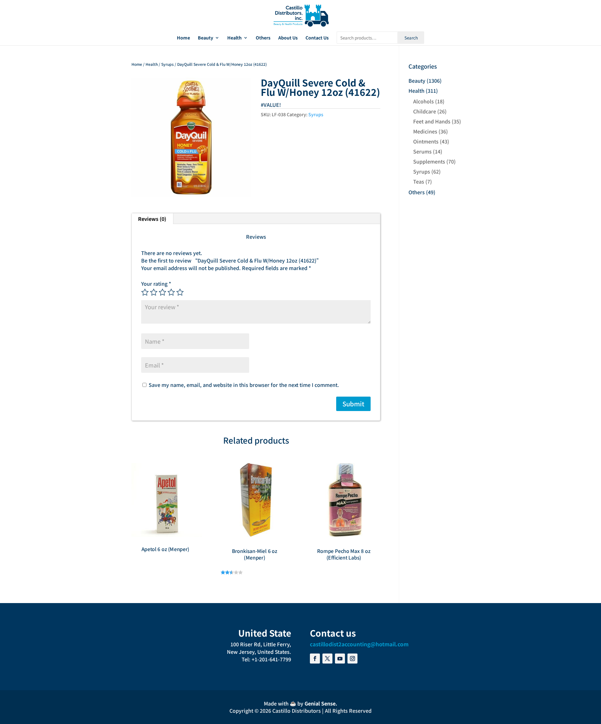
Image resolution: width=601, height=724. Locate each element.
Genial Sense (320, 703)
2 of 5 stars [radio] (153, 292)
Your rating (156, 283)
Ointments (426, 141)
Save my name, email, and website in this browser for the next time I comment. (244, 384)
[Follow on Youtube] (340, 659)
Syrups (167, 64)
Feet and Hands (431, 121)
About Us (288, 38)
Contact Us (317, 38)
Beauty (205, 38)
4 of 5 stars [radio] (171, 292)
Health (234, 38)
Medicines (425, 131)
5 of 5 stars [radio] (180, 292)
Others (263, 38)
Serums (422, 151)
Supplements (429, 161)
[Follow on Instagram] (352, 659)
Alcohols (423, 101)
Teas (418, 181)
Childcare (424, 111)
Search (411, 38)
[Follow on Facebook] (315, 659)
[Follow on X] (327, 659)
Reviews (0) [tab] (152, 218)
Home (183, 38)
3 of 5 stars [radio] (162, 292)
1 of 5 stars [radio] (145, 292)
